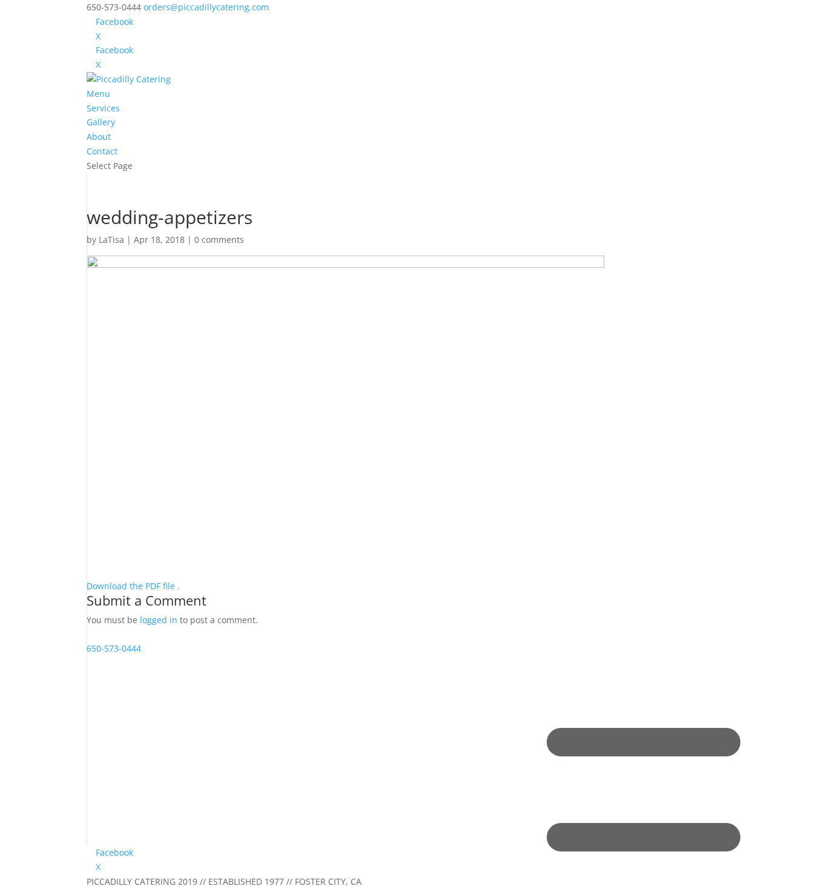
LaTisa (111, 239)
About (99, 136)
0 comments (219, 239)
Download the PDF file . (133, 586)
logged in (158, 620)
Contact (102, 151)
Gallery (101, 122)
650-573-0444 (114, 648)
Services (103, 108)
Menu (98, 93)
